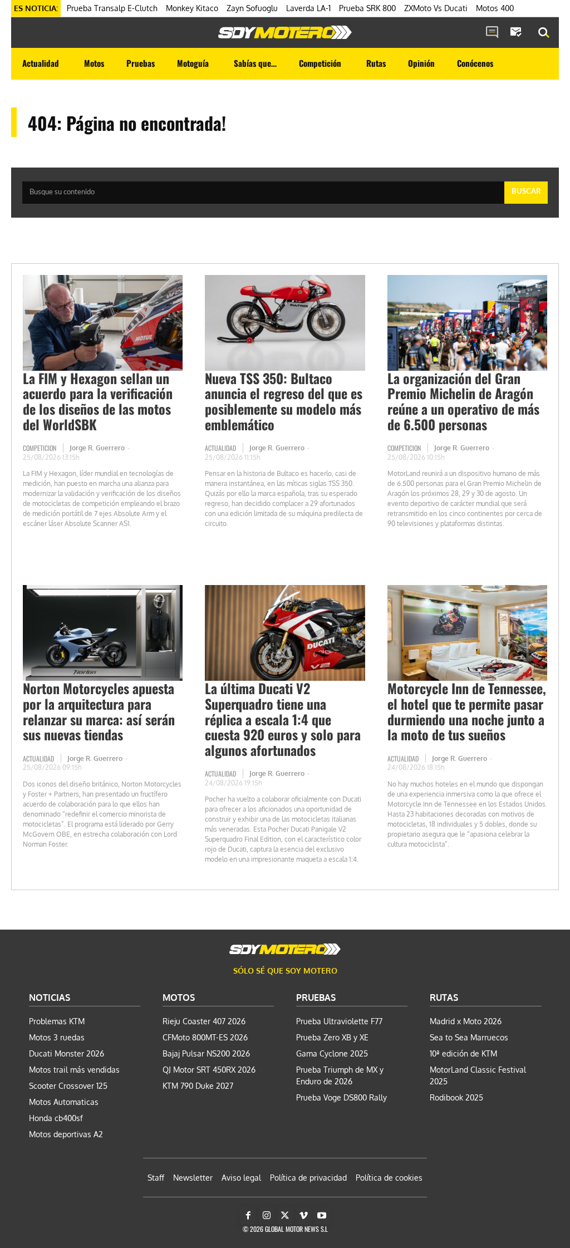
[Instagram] (267, 1216)
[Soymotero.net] (285, 32)
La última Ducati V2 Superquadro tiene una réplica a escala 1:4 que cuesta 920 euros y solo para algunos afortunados (283, 718)
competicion (39, 447)
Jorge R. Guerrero (97, 448)
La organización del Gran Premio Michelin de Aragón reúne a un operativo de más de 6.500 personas (463, 401)
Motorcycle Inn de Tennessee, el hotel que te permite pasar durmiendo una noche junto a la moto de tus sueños (466, 711)
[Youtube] (322, 1216)
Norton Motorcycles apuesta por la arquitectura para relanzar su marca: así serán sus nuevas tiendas (99, 711)
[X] (285, 1216)
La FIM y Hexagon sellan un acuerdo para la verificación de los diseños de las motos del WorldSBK (98, 401)
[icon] (492, 33)
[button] (544, 33)
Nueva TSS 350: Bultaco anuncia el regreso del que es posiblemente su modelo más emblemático (283, 401)
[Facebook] (248, 1216)
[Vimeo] (303, 1216)
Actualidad (220, 447)
